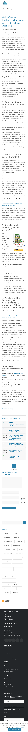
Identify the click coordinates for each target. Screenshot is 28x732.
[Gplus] (17, 640)
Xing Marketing (16, 592)
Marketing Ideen (7, 561)
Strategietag (7, 653)
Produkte (6, 649)
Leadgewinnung (7, 557)
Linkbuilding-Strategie (18, 557)
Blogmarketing (7, 533)
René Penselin (13, 29)
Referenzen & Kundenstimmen (11, 669)
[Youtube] (21, 640)
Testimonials (16, 373)
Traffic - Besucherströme (9, 576)
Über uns (6, 665)
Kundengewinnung (8, 553)
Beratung (6, 651)
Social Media (18, 568)
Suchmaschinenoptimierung (10, 572)
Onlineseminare (7, 655)
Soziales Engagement (9, 671)
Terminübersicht (7, 678)
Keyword (21, 549)
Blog (8, 8)
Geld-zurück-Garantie (9, 684)
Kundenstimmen (19, 553)
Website (23, 502)
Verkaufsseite (6, 584)
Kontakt (6, 688)
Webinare (6, 588)
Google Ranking (16, 545)
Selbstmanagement (8, 568)
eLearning (16, 537)
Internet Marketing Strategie (9, 549)
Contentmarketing (17, 533)
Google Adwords (19, 541)
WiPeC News (6, 592)
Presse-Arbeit (6, 565)
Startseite (4, 8)
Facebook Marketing (8, 541)
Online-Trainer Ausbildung (10, 659)
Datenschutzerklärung (19, 727)
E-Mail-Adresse (23, 498)
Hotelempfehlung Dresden (10, 686)
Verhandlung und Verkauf (9, 580)
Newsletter (6, 680)
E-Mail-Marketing (7, 537)
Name (22, 492)
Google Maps (6, 545)
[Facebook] (10, 640)
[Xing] (6, 640)
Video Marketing (16, 584)
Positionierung (17, 561)
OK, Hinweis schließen (14, 729)
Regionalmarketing (17, 565)
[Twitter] (14, 640)
